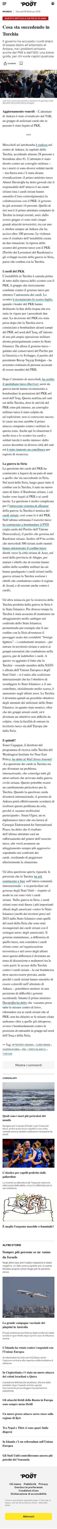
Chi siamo (15, 1484)
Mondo (7, 11)
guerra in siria (11, 1049)
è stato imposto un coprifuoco (26, 449)
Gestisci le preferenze (28, 1487)
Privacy (43, 1484)
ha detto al (31, 759)
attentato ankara (22, 1044)
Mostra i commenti (28, 1065)
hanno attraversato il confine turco (24, 548)
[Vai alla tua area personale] (52, 3)
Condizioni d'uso (29, 1490)
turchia (7, 1053)
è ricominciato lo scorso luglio (32, 299)
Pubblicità (30, 1484)
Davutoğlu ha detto (15, 1002)
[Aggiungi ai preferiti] (21, 63)
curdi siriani (10, 515)
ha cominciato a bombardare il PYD (26, 524)
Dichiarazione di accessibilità (28, 1493)
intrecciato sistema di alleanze (29, 506)
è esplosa (42, 145)
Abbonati (28, 1516)
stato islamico (37, 1049)
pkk (24, 1049)
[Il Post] (28, 3)
